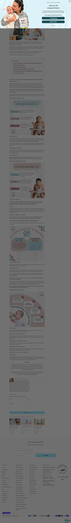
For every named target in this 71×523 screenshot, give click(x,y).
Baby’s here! (53, 22)
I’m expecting (53, 18)
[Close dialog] (70, 1)
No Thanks (53, 25)
